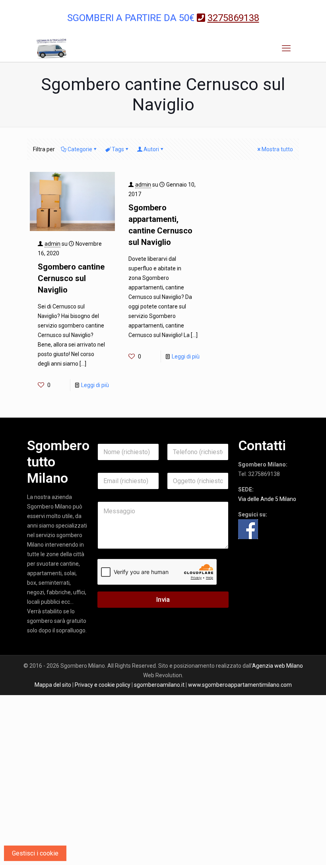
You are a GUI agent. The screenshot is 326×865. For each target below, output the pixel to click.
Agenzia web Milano (277, 666)
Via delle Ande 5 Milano (267, 499)
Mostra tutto (277, 149)
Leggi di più (95, 385)
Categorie (80, 149)
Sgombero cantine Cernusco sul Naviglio (71, 278)
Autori (151, 149)
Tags (118, 149)
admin (52, 244)
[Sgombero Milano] (51, 48)
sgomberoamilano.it (159, 685)
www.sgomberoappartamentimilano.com (240, 685)
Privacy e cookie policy (102, 685)
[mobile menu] (286, 48)
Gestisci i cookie (35, 853)
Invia (163, 599)
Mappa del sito (53, 685)
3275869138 (264, 474)
